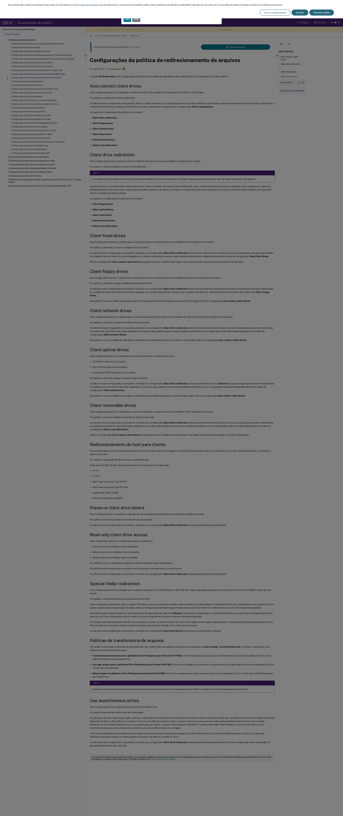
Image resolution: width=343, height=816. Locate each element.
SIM (127, 19)
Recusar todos (322, 12)
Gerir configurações (275, 12)
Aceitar (300, 12)
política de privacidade (89, 5)
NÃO (136, 19)
